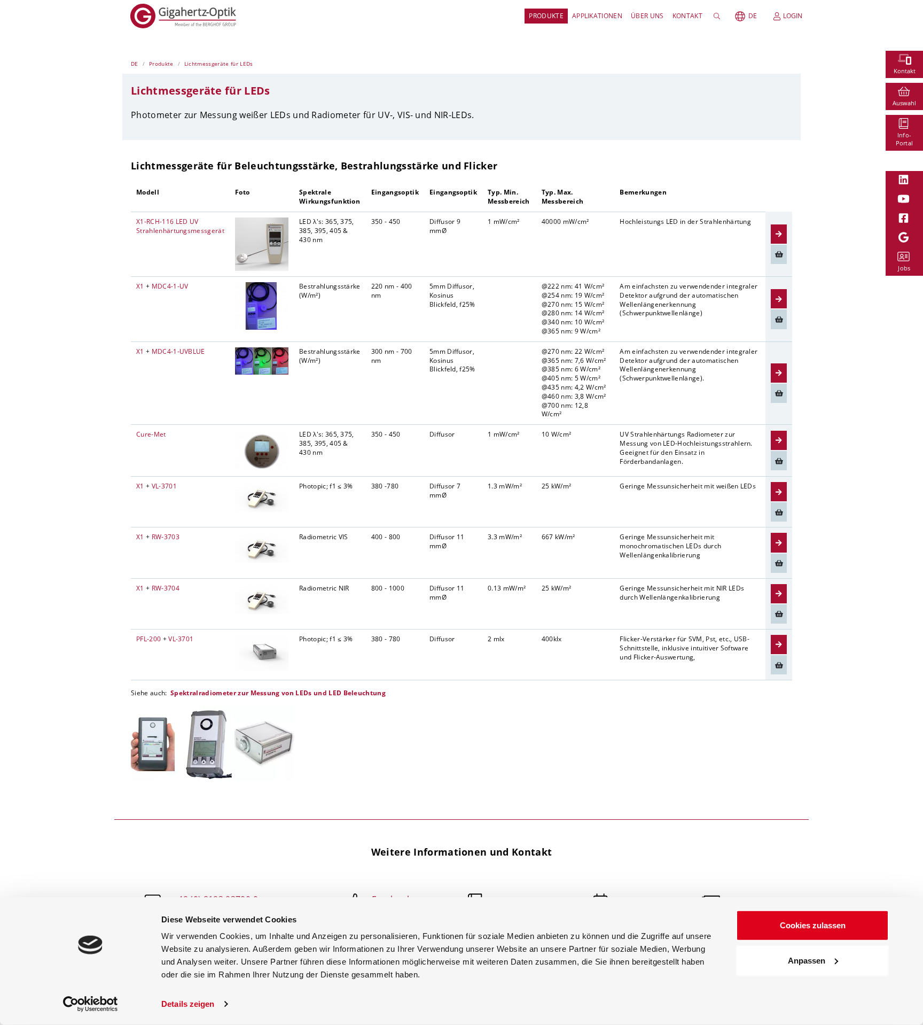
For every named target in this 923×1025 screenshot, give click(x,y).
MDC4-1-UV (170, 286)
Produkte (546, 15)
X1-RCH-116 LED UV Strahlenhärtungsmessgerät (180, 226)
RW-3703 (165, 536)
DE (752, 15)
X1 (140, 286)
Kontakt (687, 15)
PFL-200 (148, 638)
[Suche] (719, 16)
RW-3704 (165, 588)
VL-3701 (164, 486)
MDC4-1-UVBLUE (178, 351)
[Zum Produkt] (779, 234)
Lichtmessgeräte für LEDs (218, 63)
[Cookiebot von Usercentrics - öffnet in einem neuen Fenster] (90, 1004)
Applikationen (597, 15)
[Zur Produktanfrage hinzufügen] (779, 254)
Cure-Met (151, 434)
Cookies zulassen (813, 925)
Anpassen (806, 960)
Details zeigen (187, 1003)
